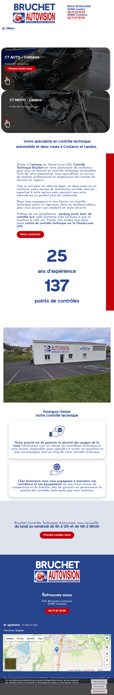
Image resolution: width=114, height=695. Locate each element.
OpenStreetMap (89, 670)
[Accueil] (29, 13)
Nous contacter (30, 234)
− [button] (107, 665)
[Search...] (107, 647)
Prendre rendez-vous (20, 69)
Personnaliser (99, 691)
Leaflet (70, 670)
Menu (10, 28)
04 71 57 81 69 (57, 611)
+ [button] (107, 660)
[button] (107, 638)
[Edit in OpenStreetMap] (96, 670)
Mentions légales (14, 630)
